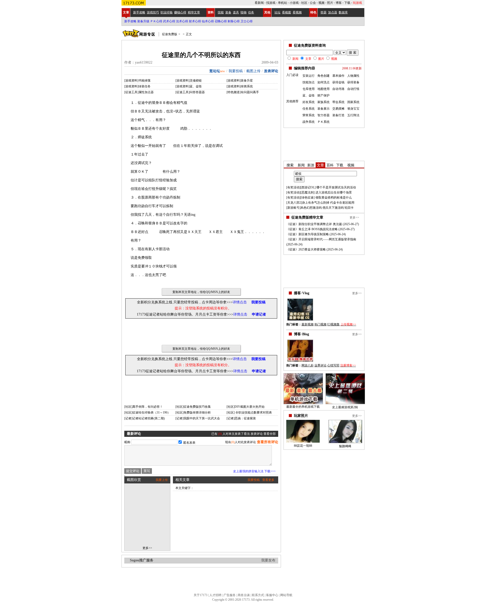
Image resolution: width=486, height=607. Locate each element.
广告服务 (230, 595)
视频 (321, 3)
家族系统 (323, 102)
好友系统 (308, 102)
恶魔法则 (307, 192)
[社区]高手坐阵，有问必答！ (143, 406)
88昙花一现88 (303, 445)
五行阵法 (353, 115)
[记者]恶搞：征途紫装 (241, 418)
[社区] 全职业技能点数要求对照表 (249, 412)
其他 (267, 12)
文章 (126, 12)
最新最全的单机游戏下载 (303, 406)
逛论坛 (214, 71)
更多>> (147, 548)
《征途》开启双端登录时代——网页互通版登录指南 (321, 239)
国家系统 (353, 102)
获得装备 (353, 82)
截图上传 (253, 71)
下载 (347, 3)
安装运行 (308, 75)
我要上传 (162, 480)
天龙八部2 (294, 202)
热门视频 (320, 324)
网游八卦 (307, 365)
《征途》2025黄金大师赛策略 (306, 249)
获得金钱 (338, 82)
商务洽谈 (244, 595)
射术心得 (195, 21)
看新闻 (259, 3)
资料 (211, 12)
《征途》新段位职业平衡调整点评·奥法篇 (314, 224)
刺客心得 (234, 21)
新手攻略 (130, 21)
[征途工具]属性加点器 (139, 92)
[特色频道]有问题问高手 (243, 92)
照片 (330, 3)
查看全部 (270, 434)
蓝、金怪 (308, 95)
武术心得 (169, 21)
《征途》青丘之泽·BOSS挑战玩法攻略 (312, 229)
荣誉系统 (308, 115)
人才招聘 (215, 595)
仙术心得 (208, 21)
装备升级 (143, 21)
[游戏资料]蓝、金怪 (188, 86)
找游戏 (270, 3)
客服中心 (272, 595)
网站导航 (286, 595)
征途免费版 (169, 34)
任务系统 (308, 108)
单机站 (282, 3)
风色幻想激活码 (311, 207)
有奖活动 (293, 187)
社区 (304, 3)
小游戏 (294, 3)
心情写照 (333, 365)
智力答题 (323, 115)
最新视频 (307, 324)
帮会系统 (338, 102)
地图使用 (323, 89)
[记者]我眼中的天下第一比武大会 (197, 418)
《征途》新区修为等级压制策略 (307, 234)
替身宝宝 (353, 108)
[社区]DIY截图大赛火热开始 (246, 406)
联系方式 (258, 595)
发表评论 (271, 71)
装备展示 (323, 108)
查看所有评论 (267, 442)
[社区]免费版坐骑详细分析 (193, 412)
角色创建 (323, 75)
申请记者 (259, 314)
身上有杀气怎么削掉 (315, 202)
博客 (339, 3)
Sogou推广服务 (141, 560)
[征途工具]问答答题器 (190, 92)
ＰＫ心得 (156, 21)
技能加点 (308, 82)
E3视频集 (333, 324)
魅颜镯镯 (345, 446)
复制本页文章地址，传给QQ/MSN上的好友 (201, 292)
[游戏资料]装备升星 (240, 80)
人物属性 (353, 75)
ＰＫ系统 (323, 122)
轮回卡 (349, 207)
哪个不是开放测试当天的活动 (336, 187)
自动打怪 (353, 89)
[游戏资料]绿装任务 (137, 86)
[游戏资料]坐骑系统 (240, 86)
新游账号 (293, 207)
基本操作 (338, 75)
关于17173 (200, 595)
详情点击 (240, 302)
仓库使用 (308, 89)
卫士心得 (246, 21)
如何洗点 (323, 82)
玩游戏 (357, 3)
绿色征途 (307, 197)
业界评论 (320, 365)
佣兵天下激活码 (333, 207)
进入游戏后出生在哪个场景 (333, 192)
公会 (313, 3)
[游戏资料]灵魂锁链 (188, 80)
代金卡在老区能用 (342, 202)
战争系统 (308, 122)
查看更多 (268, 480)
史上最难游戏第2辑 (345, 407)
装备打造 (338, 115)
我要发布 (268, 560)
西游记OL (308, 187)
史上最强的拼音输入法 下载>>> (254, 471)
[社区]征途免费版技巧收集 (193, 406)
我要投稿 (236, 71)
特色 (313, 12)
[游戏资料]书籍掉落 (137, 80)
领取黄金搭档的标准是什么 (333, 197)
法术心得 (182, 21)
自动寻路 (338, 89)
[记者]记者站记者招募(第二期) (144, 418)
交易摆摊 (338, 108)
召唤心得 (221, 21)
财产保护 (323, 95)
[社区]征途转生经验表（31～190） (147, 412)
